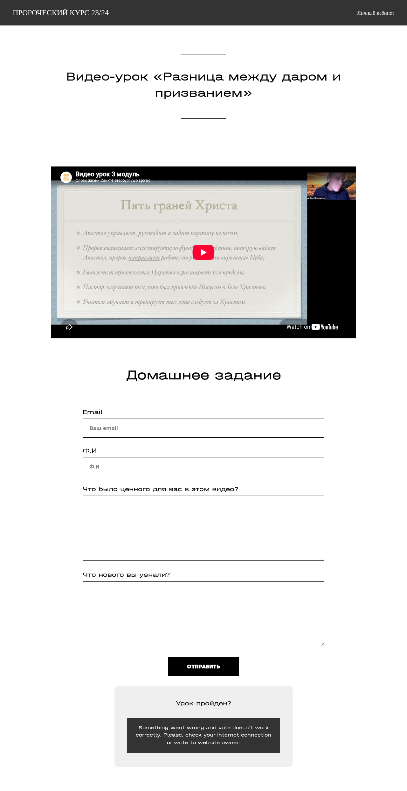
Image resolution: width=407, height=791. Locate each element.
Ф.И (90, 450)
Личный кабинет (375, 13)
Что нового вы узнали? (126, 574)
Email (92, 412)
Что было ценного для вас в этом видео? (160, 489)
